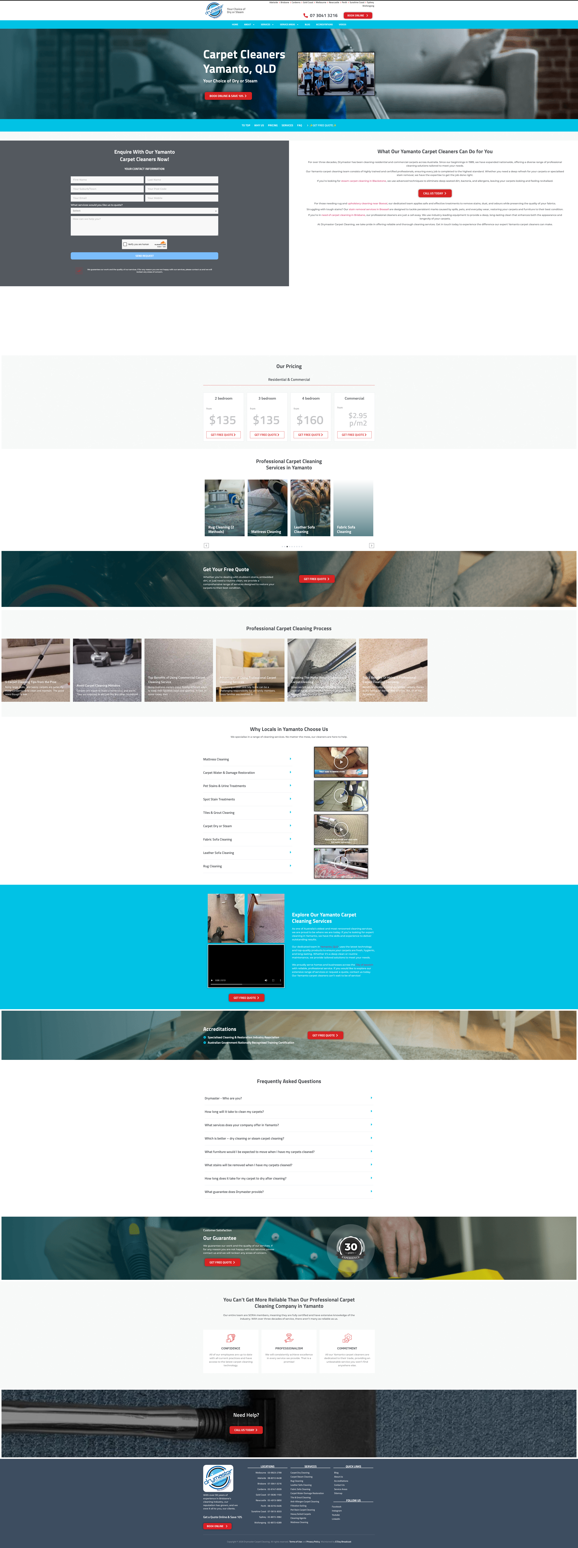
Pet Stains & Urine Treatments (224, 785)
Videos (342, 24)
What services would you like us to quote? (97, 205)
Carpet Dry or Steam (217, 825)
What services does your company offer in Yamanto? (242, 1125)
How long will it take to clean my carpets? (234, 1111)
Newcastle (261, 1500)
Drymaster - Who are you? (223, 1098)
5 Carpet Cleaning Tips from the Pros (30, 682)
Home (235, 24)
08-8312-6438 (274, 1478)
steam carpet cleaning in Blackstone (363, 181)
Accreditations (324, 24)
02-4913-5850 (274, 1500)
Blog (307, 24)
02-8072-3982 (274, 1517)
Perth (263, 1506)
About (247, 24)
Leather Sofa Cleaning (218, 852)
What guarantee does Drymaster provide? (234, 1191)
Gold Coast (261, 1494)
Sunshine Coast (258, 1511)
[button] (336, 74)
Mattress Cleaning (216, 759)
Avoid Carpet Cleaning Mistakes (98, 685)
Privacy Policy (313, 1541)
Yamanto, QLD (329, 946)
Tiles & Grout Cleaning (219, 812)
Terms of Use (295, 1541)
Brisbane (262, 1483)
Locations (267, 1466)
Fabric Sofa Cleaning (217, 839)
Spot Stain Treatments (219, 799)
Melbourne (261, 1472)
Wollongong (260, 1522)
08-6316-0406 (274, 1506)
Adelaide (262, 1478)
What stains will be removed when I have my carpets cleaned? (248, 1165)
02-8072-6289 (274, 1522)
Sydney (262, 1517)
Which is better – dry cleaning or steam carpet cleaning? (244, 1138)
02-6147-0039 (274, 1489)
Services (265, 24)
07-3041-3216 (274, 1483)
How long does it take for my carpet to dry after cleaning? (245, 1178)
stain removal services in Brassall (369, 209)
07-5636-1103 (274, 1494)
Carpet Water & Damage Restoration (229, 772)
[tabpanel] (224, 508)
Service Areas (287, 24)
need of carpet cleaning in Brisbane (343, 215)
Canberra (261, 1489)
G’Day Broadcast (343, 1541)
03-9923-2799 (274, 1472)
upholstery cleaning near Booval (367, 203)
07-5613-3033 (274, 1511)
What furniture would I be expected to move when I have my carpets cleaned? (260, 1151)
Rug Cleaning (212, 866)
